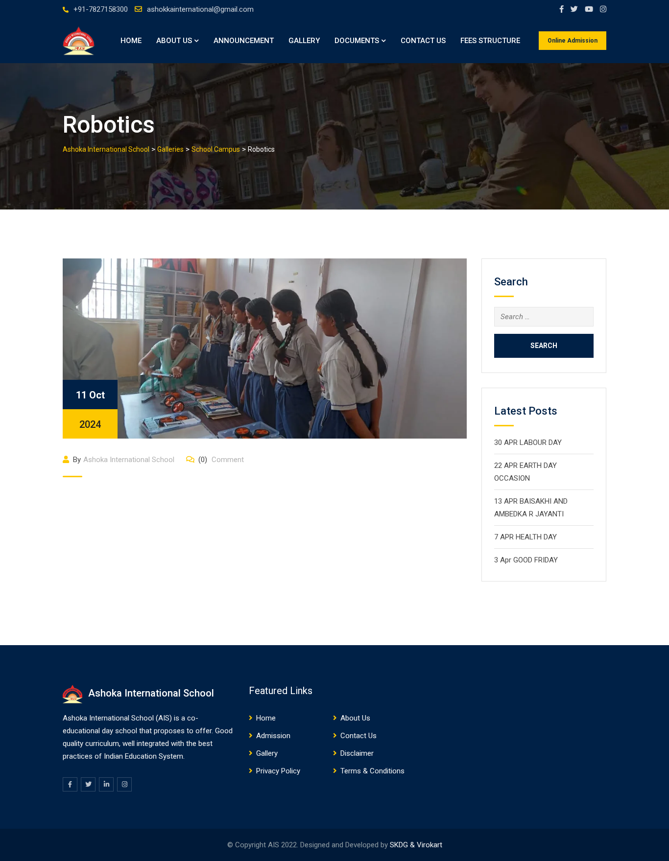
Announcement (244, 40)
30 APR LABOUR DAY (528, 442)
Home (131, 40)
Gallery (304, 40)
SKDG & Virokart (416, 844)
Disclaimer (357, 753)
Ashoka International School (128, 459)
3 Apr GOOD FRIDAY (526, 560)
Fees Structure (490, 40)
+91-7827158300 (100, 9)
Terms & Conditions (372, 771)
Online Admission (572, 40)
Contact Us (423, 40)
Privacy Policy (278, 771)
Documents (356, 40)
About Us (174, 40)
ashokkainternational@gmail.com (200, 9)
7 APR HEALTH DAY (525, 537)
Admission (273, 735)
